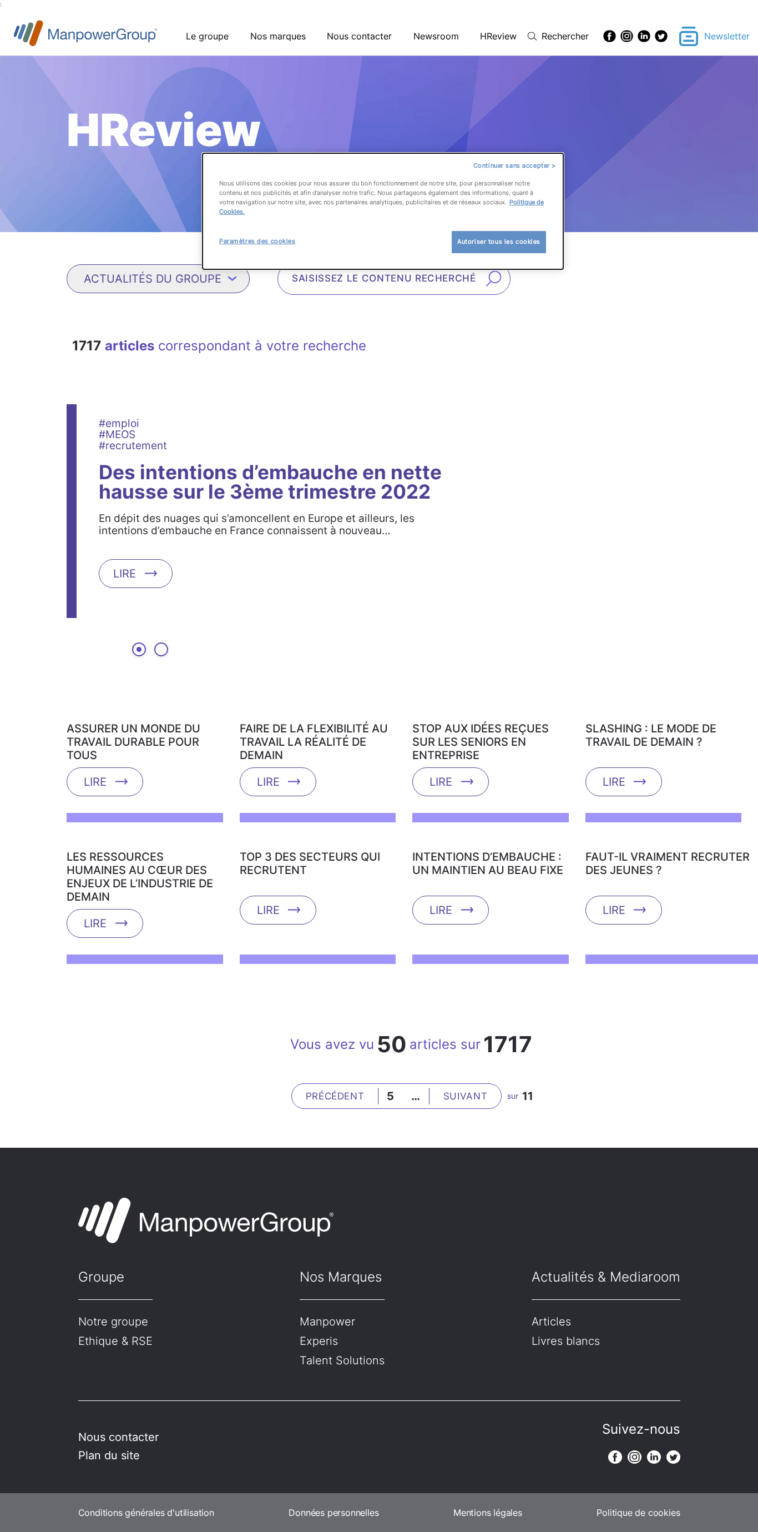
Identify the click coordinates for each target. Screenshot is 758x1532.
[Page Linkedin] (644, 36)
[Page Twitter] (661, 36)
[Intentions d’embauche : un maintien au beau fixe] (490, 846)
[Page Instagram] (626, 36)
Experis (319, 1341)
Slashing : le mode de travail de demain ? (650, 735)
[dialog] (383, 211)
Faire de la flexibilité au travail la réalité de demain (314, 742)
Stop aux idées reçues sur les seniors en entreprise (480, 742)
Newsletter (727, 36)
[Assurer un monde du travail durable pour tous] (145, 718)
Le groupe (207, 36)
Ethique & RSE (115, 1341)
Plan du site (109, 1455)
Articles (551, 1321)
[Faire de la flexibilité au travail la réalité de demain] (318, 718)
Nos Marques (341, 1277)
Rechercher (565, 36)
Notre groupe (113, 1321)
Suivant (465, 1096)
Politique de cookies (638, 1512)
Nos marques (278, 36)
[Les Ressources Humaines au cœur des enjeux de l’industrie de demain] (145, 846)
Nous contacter (359, 36)
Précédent (335, 1096)
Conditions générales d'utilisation (146, 1512)
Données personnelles (333, 1512)
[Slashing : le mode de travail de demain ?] (663, 718)
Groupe (101, 1277)
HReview (498, 36)
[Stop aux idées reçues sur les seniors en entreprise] (490, 718)
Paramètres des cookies (257, 241)
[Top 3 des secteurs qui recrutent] (318, 846)
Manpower (327, 1321)
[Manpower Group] (111, 36)
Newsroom (436, 36)
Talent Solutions (342, 1360)
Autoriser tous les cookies (498, 241)
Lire (124, 573)
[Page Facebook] (609, 36)
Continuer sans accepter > (514, 165)
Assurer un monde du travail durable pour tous (133, 742)
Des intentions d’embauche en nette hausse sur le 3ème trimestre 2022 (270, 481)
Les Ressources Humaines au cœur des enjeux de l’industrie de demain (140, 876)
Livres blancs (566, 1341)
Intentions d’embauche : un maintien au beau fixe (487, 863)
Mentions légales (487, 1512)
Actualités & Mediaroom (606, 1277)
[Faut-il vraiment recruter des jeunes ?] (665, 846)
